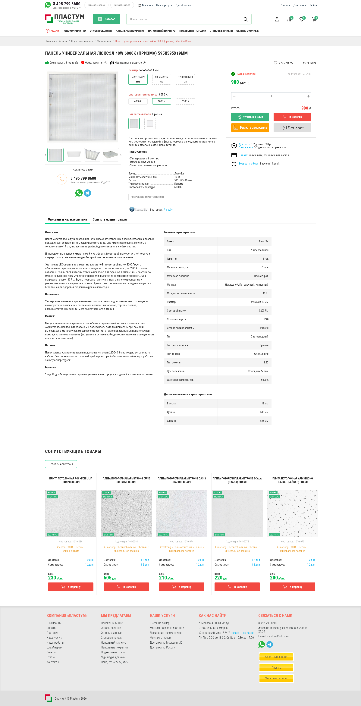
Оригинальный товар (62, 62)
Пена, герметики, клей (114, 662)
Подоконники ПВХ (74, 31)
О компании (54, 623)
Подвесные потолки (192, 31)
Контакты (53, 662)
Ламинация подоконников (166, 633)
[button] (277, 19)
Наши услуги (164, 5)
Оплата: (243, 155)
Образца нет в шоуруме (128, 62)
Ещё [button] (312, 5)
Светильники (104, 41)
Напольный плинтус (162, 31)
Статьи (51, 657)
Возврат (52, 652)
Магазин (147, 5)
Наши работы (55, 642)
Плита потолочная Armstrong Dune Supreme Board (126, 480)
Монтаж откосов (160, 637)
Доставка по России (162, 647)
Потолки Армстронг (61, 464)
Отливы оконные (247, 31)
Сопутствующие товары (110, 219)
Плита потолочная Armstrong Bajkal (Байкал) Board (292, 480)
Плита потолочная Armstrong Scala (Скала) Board (237, 480)
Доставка (300, 5)
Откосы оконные (101, 31)
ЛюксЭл (168, 209)
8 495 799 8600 (66, 3)
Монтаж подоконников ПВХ (167, 628)
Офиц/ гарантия (94, 62)
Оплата (285, 5)
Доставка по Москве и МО (166, 642)
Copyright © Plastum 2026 (71, 698)
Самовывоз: (246, 147)
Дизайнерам (184, 5)
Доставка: (245, 144)
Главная (50, 41)
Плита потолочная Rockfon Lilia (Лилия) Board (70, 480)
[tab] (67, 219)
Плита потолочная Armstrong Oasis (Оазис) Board (182, 480)
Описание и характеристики (67, 219)
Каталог (63, 41)
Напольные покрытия (130, 31)
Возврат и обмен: (249, 163)
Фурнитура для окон (113, 657)
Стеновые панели (221, 31)
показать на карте (242, 633)
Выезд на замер (160, 623)
